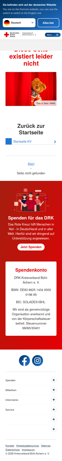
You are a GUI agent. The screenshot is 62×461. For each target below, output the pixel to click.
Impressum (28, 449)
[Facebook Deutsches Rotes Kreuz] (24, 360)
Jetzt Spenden (31, 247)
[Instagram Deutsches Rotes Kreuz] (37, 360)
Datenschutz (13, 449)
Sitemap (45, 445)
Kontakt (10, 445)
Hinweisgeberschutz (27, 445)
